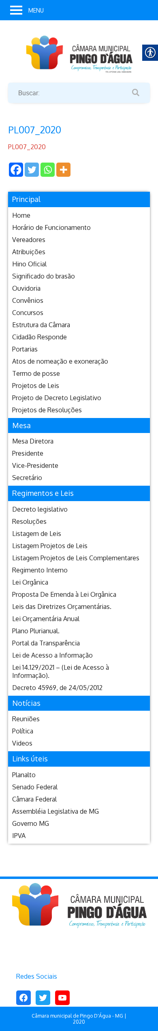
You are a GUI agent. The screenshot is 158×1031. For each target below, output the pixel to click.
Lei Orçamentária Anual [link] (45, 619)
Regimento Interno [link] (40, 570)
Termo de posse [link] (36, 373)
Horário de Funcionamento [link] (51, 227)
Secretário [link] (27, 478)
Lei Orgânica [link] (30, 582)
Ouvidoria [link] (26, 288)
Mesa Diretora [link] (32, 441)
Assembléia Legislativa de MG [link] (55, 811)
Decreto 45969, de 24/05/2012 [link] (57, 688)
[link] (79, 53)
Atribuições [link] (28, 252)
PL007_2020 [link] (27, 147)
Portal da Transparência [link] (46, 643)
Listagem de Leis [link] (36, 533)
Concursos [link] (27, 313)
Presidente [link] (27, 453)
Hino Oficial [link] (29, 264)
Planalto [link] (24, 775)
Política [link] (22, 731)
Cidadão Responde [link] (39, 337)
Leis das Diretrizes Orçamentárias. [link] (61, 606)
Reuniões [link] (26, 719)
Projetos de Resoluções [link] (47, 410)
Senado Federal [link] (35, 787)
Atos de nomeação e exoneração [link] (60, 361)
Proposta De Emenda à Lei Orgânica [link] (64, 594)
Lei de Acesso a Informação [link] (52, 655)
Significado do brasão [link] (43, 276)
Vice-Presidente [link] (35, 465)
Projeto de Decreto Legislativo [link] (56, 398)
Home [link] (21, 215)
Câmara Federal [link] (34, 799)
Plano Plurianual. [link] (36, 631)
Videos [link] (22, 743)
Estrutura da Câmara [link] (41, 325)
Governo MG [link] (30, 823)
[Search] (136, 92)
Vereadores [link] (28, 240)
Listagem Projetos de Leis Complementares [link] (75, 558)
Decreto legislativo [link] (40, 509)
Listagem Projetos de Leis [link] (50, 546)
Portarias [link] (25, 349)
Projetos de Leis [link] (35, 386)
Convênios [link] (27, 300)
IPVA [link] (19, 836)
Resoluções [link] (29, 521)
